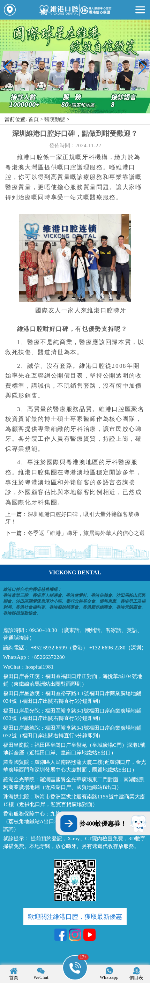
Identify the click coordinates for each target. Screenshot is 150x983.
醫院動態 (54, 119)
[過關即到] (75, 111)
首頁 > (36, 119)
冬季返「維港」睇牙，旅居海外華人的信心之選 (86, 533)
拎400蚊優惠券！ (103, 823)
